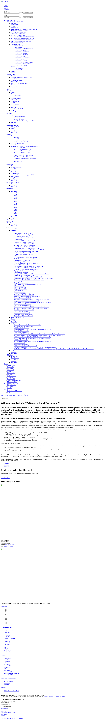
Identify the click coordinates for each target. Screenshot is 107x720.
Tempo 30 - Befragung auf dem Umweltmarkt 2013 (27, 296)
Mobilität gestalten (19, 117)
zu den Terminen (5, 478)
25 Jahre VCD (18, 281)
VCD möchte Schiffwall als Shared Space (25, 247)
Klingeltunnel (14, 177)
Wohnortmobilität (12, 382)
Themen (13, 319)
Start (2, 395)
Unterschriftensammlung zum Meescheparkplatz (26, 251)
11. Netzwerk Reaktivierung (18, 32)
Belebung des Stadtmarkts (21, 311)
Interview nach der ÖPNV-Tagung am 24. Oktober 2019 (29, 266)
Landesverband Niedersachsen (15, 21)
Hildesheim (10, 164)
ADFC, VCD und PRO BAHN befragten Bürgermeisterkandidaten (32, 338)
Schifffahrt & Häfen (19, 116)
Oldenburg (10, 188)
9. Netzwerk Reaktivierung (18, 33)
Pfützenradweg (18, 239)
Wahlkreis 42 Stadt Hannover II (22, 149)
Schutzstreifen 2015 (19, 286)
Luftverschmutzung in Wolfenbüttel (23, 238)
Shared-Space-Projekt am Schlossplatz (24, 310)
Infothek (6, 389)
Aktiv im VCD (8, 9)
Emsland (9, 113)
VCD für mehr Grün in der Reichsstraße (24, 245)
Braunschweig (11, 74)
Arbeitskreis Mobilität (16, 167)
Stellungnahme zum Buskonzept (22, 304)
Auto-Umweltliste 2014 (20, 287)
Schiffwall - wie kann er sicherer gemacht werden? (27, 256)
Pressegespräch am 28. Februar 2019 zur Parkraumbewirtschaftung (31, 274)
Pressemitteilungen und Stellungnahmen (21, 77)
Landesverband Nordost (20, 60)
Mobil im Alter (11, 373)
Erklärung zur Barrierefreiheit (8, 712)
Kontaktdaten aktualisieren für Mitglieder (25, 158)
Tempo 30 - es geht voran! (21, 283)
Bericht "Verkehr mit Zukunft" (22, 293)
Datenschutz (14, 132)
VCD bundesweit (15, 44)
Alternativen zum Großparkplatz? (23, 260)
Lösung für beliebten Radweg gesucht (24, 242)
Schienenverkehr (11, 376)
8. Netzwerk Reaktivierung (18, 35)
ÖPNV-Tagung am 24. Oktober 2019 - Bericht (26, 268)
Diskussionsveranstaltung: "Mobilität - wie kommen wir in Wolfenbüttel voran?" (35, 347)
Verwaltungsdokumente (17, 42)
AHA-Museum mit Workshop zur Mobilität (25, 257)
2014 (15, 203)
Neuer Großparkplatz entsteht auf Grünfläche (26, 263)
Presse (5, 5)
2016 (15, 200)
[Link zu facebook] (6, 616)
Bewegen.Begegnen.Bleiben (21, 236)
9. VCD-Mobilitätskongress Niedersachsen (22, 39)
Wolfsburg (10, 355)
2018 (15, 199)
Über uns (13, 23)
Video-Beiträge (18, 161)
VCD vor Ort (14, 27)
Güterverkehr (10, 370)
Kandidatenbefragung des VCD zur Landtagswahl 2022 (29, 250)
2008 (15, 211)
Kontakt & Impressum (16, 111)
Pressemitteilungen (16, 98)
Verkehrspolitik (11, 379)
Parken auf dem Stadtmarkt (21, 265)
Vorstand (13, 26)
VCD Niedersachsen (9, 20)
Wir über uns (14, 356)
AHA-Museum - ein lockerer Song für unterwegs (27, 259)
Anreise (13, 128)
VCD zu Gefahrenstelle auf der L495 (24, 244)
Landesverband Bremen (20, 53)
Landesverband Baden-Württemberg (23, 48)
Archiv (16, 78)
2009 (15, 209)
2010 (15, 208)
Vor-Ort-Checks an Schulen (18, 143)
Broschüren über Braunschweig (19, 83)
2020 (15, 197)
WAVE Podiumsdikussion (21, 344)
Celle (8, 89)
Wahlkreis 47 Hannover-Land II (22, 152)
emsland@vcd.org (8, 546)
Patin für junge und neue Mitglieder (23, 155)
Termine (6, 8)
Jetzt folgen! (4, 606)
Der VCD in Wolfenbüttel (17, 317)
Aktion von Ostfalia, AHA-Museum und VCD (26, 248)
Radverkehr (14, 170)
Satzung (13, 129)
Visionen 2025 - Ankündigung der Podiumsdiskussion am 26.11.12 (31, 299)
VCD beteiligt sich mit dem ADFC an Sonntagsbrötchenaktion (30, 308)
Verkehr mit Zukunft (19, 343)
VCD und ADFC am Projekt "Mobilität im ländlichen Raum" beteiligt (32, 337)
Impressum (13, 72)
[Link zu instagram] (6, 620)
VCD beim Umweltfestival (21, 340)
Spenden (13, 110)
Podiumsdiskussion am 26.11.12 (22, 298)
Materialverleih (15, 101)
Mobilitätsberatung (19, 119)
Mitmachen (10, 386)
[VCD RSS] (6, 624)
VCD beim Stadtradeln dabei (21, 328)
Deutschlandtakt (18, 68)
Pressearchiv (14, 193)
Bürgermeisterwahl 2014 (20, 289)
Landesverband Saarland (20, 65)
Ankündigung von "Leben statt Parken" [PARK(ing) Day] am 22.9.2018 (33, 278)
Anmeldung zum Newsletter (21, 156)
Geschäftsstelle (15, 24)
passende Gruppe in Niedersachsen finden (54, 696)
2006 (15, 212)
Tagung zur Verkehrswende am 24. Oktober (25, 271)
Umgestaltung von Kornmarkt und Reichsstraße (26, 301)
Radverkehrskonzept (19, 292)
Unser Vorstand (15, 358)
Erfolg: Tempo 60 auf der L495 (22, 233)
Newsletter (13, 107)
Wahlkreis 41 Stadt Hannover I (22, 147)
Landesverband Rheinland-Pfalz (22, 63)
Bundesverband (18, 47)
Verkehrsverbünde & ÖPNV (14, 380)
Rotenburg (10, 221)
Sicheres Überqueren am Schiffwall (23, 254)
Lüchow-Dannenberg (13, 182)
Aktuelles (13, 230)
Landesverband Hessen (20, 56)
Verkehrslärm (14, 171)
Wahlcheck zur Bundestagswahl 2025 (24, 120)
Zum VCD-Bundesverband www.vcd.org (12, 718)
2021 (15, 196)
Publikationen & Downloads (14, 391)
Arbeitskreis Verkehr (19, 140)
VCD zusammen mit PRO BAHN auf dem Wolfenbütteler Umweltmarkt (33, 341)
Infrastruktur (10, 371)
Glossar (13, 66)
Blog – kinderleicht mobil (17, 144)
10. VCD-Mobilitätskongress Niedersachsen (22, 38)
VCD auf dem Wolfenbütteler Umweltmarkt (25, 346)
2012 (15, 205)
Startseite (13, 92)
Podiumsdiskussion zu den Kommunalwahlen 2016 (27, 284)
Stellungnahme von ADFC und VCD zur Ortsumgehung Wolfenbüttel (32, 329)
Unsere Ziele (17, 95)
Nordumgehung (15, 176)
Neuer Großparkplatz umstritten (22, 262)
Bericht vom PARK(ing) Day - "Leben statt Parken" (28, 277)
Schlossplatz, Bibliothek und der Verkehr (25, 275)
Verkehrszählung (15, 104)
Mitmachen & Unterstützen (11, 383)
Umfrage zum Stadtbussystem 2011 (23, 305)
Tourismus (10, 377)
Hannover (10, 134)
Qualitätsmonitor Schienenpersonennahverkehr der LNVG (26, 29)
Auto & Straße (11, 365)
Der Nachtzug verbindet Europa (19, 30)
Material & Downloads (17, 80)
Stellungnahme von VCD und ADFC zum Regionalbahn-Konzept (31, 307)
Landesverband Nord (19, 59)
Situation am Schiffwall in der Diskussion (25, 241)
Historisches (14, 322)
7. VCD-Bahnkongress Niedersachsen (21, 41)
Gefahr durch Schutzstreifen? (21, 331)
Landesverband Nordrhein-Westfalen (24, 62)
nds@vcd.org (4, 708)
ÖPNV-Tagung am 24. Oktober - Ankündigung (26, 269)
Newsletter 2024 (18, 108)
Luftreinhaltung (15, 173)
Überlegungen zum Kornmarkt (22, 313)
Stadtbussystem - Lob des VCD (22, 253)
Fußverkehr (10, 368)
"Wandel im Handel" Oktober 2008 (23, 314)
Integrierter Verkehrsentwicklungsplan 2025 (22, 174)
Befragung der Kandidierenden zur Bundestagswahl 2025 (26, 146)
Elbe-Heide (10, 90)
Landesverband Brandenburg (21, 51)
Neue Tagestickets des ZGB (21, 332)
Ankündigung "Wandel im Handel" (23, 316)
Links (12, 218)
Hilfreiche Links (15, 81)
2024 (15, 194)
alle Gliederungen (18, 45)
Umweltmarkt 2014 (19, 290)
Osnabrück (10, 220)
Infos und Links (15, 359)
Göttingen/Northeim (12, 125)
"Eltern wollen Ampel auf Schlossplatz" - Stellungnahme (29, 280)
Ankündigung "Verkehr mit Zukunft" (24, 295)
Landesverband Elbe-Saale (21, 54)
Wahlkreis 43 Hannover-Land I (22, 150)
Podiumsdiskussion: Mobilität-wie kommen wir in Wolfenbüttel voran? (32, 302)
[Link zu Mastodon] (6, 612)
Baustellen (13, 102)
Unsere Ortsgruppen (19, 96)
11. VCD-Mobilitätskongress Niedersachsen (22, 36)
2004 (15, 215)
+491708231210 (9, 544)
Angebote (13, 114)
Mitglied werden (11, 385)
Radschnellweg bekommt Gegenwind (24, 235)
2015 (15, 202)
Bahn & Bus (14, 168)
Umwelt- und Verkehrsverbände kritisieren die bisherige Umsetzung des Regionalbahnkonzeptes (39, 334)
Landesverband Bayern (20, 50)
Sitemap (3, 715)
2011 (15, 206)
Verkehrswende (18, 69)
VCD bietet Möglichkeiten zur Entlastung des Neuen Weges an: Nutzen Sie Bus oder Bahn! (38, 335)
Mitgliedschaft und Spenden (21, 141)
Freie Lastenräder (15, 105)
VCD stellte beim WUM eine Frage (23, 326)
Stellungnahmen (15, 99)
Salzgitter (9, 223)
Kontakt (6, 6)
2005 (15, 214)
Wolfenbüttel (10, 227)
